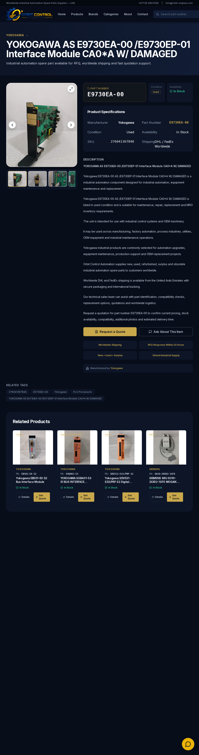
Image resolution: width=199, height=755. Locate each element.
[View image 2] (37, 179)
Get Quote (42, 497)
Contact (142, 14)
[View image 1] (17, 179)
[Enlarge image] (71, 88)
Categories (111, 14)
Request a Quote (112, 332)
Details (26, 496)
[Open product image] (41, 125)
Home (62, 14)
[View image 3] (57, 179)
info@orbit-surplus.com (179, 3)
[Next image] (71, 124)
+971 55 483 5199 (148, 3)
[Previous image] (12, 124)
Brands (93, 14)
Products (77, 14)
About (128, 14)
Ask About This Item (168, 332)
